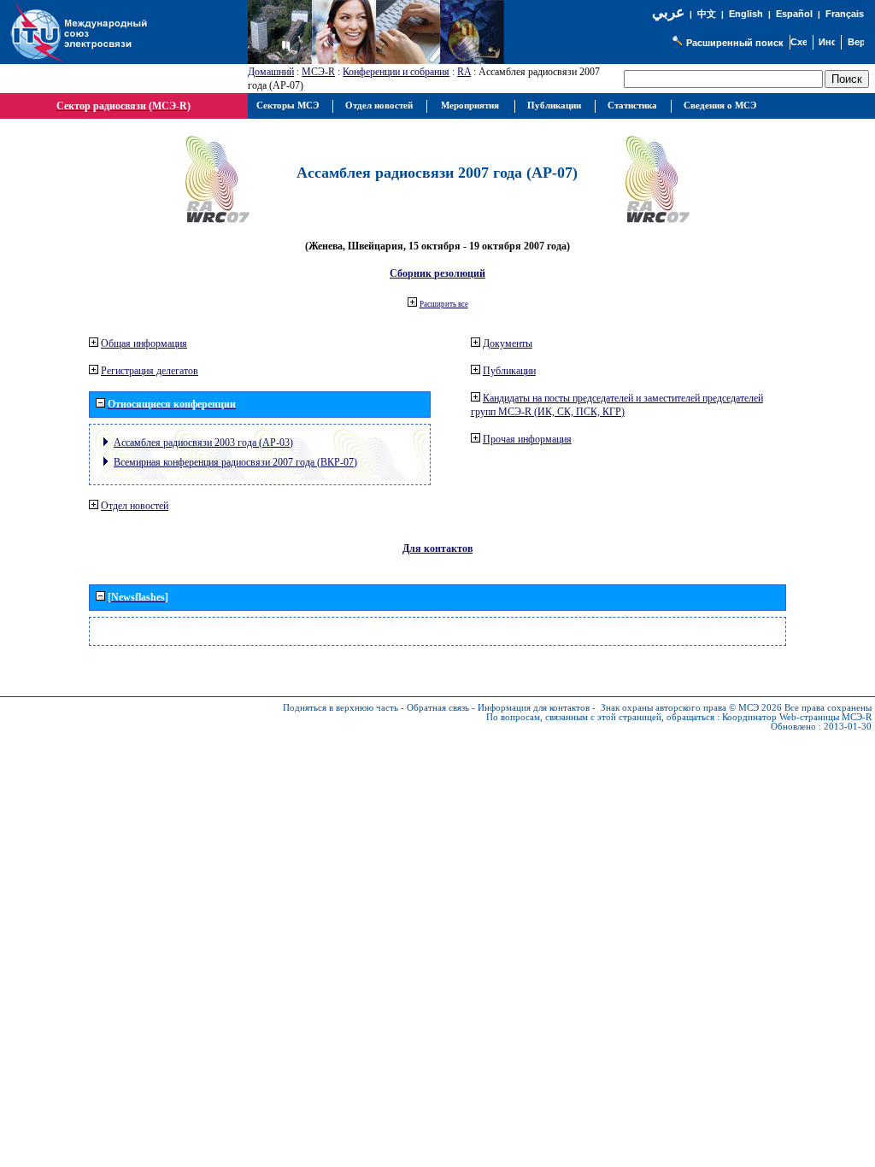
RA (464, 72)
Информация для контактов (534, 708)
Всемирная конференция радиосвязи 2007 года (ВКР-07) (235, 462)
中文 (706, 14)
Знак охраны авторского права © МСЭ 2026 (691, 708)
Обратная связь (438, 708)
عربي (668, 12)
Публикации (509, 371)
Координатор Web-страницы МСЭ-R (797, 717)
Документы (507, 343)
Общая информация (144, 343)
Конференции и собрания (396, 72)
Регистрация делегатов (149, 371)
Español (794, 14)
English (746, 14)
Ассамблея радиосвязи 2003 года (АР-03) (203, 443)
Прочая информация (527, 439)
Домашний (271, 72)
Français (844, 14)
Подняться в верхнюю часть (340, 708)
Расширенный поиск (735, 43)
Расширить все (444, 304)
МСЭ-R (318, 72)
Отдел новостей (134, 506)
